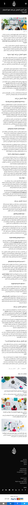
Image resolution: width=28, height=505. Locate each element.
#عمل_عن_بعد (12, 368)
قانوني (25, 474)
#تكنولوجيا (23, 368)
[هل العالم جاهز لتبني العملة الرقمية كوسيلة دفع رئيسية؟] (14, 383)
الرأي (24, 31)
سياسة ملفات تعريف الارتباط (21, 481)
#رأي (18, 368)
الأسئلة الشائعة (23, 461)
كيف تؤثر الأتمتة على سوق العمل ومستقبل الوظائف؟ (14, 433)
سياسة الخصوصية (23, 470)
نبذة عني (25, 459)
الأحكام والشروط (23, 483)
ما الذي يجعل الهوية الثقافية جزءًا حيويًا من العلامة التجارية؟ (15, 413)
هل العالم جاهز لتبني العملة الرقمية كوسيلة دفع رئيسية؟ (15, 391)
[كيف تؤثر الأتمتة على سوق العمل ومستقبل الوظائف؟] (14, 425)
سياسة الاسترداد (23, 469)
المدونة (25, 463)
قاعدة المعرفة (23, 478)
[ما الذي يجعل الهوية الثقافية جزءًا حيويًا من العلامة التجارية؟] (14, 404)
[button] (26, 3)
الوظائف (25, 480)
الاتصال (25, 464)
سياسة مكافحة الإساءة (22, 472)
